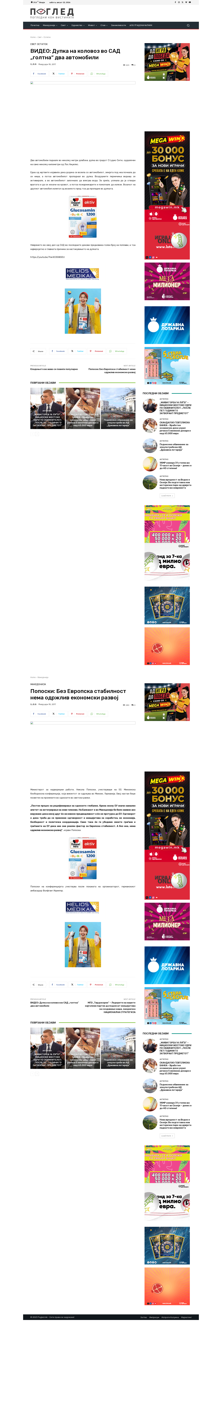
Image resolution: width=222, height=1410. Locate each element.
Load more (166, 495)
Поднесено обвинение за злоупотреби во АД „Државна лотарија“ (118, 423)
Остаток (47, 37)
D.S (34, 64)
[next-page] (37, 434)
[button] (188, 25)
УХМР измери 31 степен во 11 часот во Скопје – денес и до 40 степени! (175, 465)
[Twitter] (182, 2)
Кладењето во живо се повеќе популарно (54, 369)
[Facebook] (175, 2)
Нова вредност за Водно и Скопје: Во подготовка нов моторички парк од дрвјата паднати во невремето (175, 483)
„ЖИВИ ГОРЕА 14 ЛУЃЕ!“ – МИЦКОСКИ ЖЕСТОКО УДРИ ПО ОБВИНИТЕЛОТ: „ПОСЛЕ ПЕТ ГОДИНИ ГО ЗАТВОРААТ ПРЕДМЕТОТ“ (47, 420)
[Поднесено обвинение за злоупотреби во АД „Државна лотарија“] (118, 408)
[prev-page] (32, 434)
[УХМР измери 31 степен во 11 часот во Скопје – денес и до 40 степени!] (150, 464)
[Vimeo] (186, 2)
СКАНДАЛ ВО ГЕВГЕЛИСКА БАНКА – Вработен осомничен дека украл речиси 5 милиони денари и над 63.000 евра (82, 420)
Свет (40, 37)
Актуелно (47, 411)
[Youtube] (190, 2)
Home (33, 37)
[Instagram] (179, 2)
